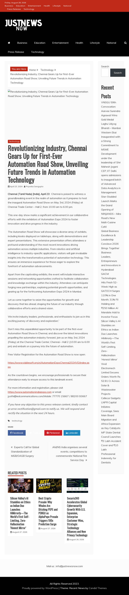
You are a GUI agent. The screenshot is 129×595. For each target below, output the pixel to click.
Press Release (14, 9)
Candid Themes (98, 588)
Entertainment (34, 6)
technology (17, 421)
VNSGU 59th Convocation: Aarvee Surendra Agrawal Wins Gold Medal (110, 111)
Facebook (17, 432)
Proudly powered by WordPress (40, 588)
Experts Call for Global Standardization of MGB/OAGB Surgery (25, 451)
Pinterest (54, 432)
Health (47, 6)
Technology (29, 9)
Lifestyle (57, 6)
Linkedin (73, 432)
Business (9, 6)
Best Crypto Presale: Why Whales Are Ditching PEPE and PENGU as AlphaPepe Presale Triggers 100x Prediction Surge (48, 511)
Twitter (36, 432)
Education (20, 6)
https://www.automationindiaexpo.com (30, 392)
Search (105, 66)
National (67, 6)
